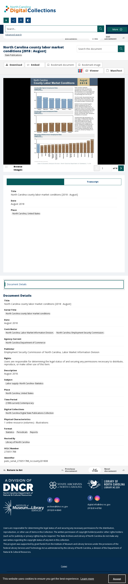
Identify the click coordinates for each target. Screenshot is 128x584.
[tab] (35, 182)
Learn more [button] (87, 578)
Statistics (10, 432)
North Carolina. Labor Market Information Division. (30, 332)
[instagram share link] (57, 500)
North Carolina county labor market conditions (28, 313)
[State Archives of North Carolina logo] (65, 485)
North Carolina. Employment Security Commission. (80, 332)
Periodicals (22, 432)
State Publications (13, 55)
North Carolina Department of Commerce (25, 342)
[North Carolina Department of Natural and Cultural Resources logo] (18, 487)
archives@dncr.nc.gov (57, 506)
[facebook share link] (49, 500)
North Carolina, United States (26, 213)
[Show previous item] (97, 168)
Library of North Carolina (18, 442)
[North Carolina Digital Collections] (30, 9)
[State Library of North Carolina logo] (106, 484)
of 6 (115, 168)
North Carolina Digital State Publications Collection (30, 413)
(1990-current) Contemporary (20, 403)
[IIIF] (80, 70)
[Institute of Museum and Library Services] (23, 507)
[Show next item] (121, 168)
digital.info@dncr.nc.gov (99, 504)
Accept (117, 579)
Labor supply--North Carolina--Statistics (24, 383)
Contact (64, 566)
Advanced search (13, 34)
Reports (34, 432)
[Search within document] (121, 48)
